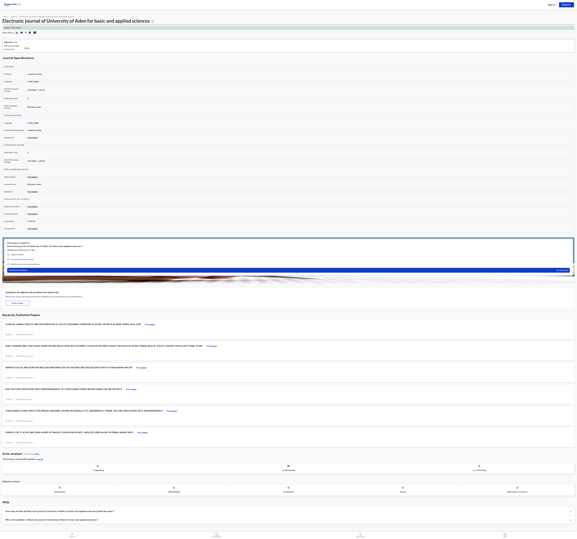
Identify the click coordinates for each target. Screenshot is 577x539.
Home (5, 16)
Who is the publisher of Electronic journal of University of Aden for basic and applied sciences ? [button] (51, 520)
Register (566, 4)
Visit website (32, 137)
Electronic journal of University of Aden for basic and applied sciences (47, 16)
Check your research (288, 270)
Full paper (150, 325)
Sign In (551, 4)
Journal (14, 16)
